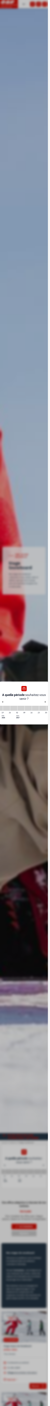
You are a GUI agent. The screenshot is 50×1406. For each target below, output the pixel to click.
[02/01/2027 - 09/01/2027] (21, 708)
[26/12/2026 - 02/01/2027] (13, 708)
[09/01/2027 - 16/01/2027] (28, 708)
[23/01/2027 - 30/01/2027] (42, 708)
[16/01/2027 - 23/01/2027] (35, 708)
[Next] (45, 702)
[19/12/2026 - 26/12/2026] (6, 708)
